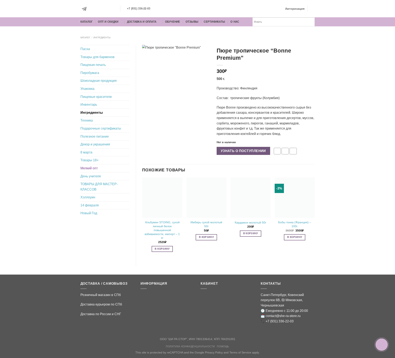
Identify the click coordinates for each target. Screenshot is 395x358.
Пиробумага (89, 73)
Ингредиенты (101, 37)
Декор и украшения (95, 144)
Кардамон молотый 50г (250, 222)
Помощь (223, 346)
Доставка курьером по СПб (101, 304)
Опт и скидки (108, 21)
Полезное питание (94, 136)
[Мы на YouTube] (112, 9)
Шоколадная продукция (98, 80)
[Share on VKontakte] (293, 151)
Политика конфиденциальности (190, 346)
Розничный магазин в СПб (100, 295)
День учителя (90, 176)
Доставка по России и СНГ (100, 314)
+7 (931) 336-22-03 (280, 321)
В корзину (162, 249)
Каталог (86, 21)
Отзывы (192, 21)
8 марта (86, 152)
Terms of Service (240, 352)
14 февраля (89, 205)
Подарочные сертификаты (100, 128)
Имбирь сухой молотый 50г (206, 224)
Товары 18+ (89, 160)
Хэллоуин (87, 197)
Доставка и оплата (141, 21)
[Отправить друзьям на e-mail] (277, 151)
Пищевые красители (96, 96)
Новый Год (88, 213)
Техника (86, 120)
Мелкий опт (89, 168)
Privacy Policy (214, 352)
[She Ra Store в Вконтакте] (94, 9)
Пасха (85, 49)
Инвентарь (88, 104)
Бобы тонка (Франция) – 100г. (294, 224)
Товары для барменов (97, 57)
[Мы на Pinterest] (103, 9)
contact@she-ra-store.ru (283, 316)
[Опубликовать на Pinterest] (285, 151)
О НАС (234, 21)
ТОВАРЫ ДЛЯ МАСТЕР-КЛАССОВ (99, 186)
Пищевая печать (93, 65)
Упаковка (87, 88)
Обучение (172, 21)
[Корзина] (313, 8)
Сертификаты (214, 21)
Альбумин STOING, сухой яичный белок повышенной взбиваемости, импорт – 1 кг (162, 230)
